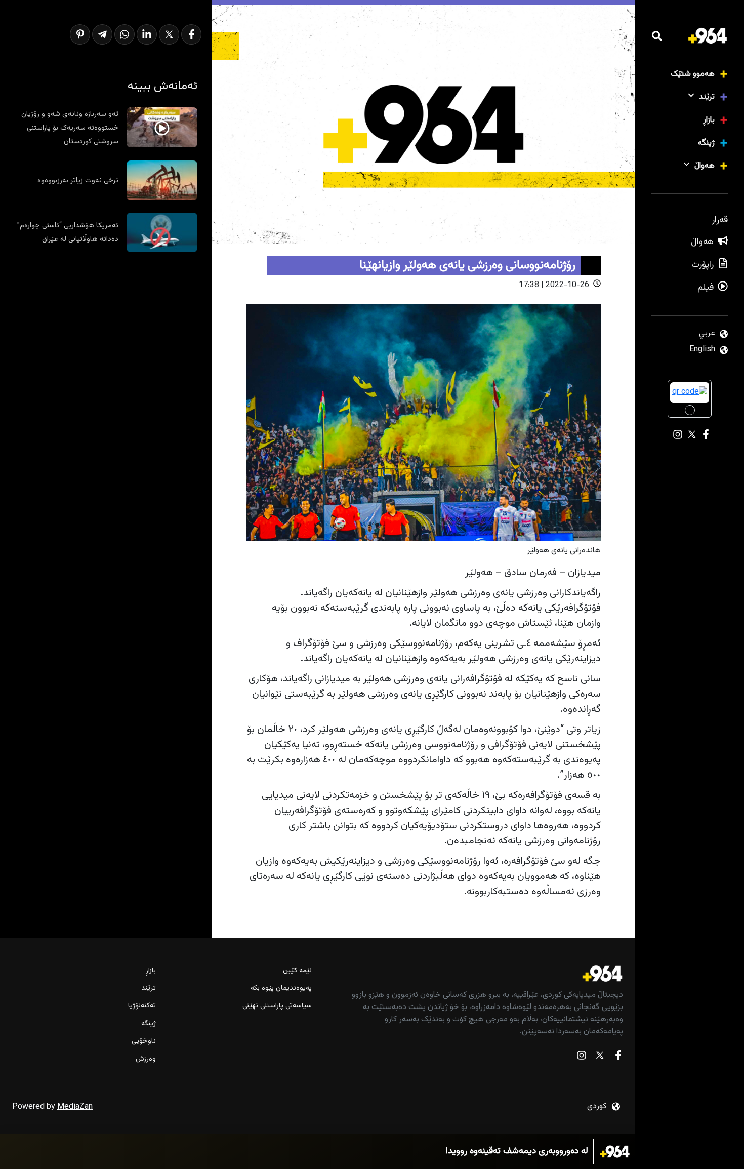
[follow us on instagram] (581, 1057)
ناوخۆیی (144, 1041)
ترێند (707, 97)
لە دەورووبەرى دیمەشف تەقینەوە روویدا (517, 1151)
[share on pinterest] (80, 34)
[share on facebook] (191, 34)
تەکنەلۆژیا (142, 1006)
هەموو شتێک (693, 74)
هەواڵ (704, 165)
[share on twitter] (169, 34)
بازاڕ (709, 120)
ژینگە (706, 143)
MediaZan (75, 1107)
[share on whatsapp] (124, 34)
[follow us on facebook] (618, 1057)
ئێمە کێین (297, 970)
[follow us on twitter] (600, 1057)
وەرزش (146, 1059)
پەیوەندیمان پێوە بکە (281, 988)
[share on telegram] (102, 34)
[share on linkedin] (147, 34)
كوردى (596, 1106)
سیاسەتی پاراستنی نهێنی (277, 1006)
